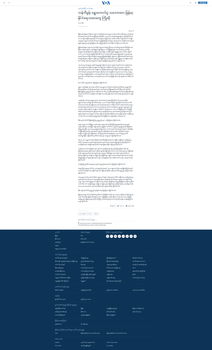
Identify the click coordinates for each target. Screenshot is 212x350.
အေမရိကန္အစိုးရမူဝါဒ (86, 345)
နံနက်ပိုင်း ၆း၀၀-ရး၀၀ (60, 299)
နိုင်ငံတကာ (57, 239)
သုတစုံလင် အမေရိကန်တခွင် (139, 264)
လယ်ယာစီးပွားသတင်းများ (87, 271)
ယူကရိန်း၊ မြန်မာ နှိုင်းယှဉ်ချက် (88, 274)
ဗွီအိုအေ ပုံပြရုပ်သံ (111, 315)
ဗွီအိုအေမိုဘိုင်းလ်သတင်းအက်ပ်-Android (117, 333)
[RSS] (127, 236)
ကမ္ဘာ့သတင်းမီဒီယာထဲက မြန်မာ (63, 277)
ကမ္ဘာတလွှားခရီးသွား (112, 264)
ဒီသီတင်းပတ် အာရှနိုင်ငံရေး (113, 267)
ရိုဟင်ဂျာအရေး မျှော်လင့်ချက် (114, 281)
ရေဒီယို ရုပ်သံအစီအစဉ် (61, 311)
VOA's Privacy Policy (112, 342)
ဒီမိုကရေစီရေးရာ (59, 267)
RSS (81, 235)
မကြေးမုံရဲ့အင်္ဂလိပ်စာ (86, 290)
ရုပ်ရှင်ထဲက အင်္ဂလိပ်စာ (112, 290)
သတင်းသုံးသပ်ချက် (60, 264)
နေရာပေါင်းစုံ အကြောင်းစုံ (138, 271)
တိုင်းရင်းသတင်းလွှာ (137, 258)
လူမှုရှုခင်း (83, 281)
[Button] (131, 31)
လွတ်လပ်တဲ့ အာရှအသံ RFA (88, 342)
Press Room (58, 345)
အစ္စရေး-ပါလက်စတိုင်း (60, 248)
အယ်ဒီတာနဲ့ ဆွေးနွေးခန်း (61, 258)
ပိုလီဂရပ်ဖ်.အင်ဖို (111, 311)
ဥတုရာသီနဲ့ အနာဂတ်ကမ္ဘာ (87, 261)
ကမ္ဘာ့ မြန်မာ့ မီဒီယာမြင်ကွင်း (62, 281)
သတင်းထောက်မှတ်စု (60, 274)
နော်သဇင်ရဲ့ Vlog (136, 311)
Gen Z (134, 267)
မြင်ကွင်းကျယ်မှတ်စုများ (113, 261)
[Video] (195, 2)
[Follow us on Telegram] (123, 236)
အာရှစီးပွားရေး (110, 271)
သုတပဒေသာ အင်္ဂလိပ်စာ (138, 290)
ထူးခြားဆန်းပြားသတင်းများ (88, 277)
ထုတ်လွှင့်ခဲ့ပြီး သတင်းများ (85, 8)
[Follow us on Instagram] (119, 236)
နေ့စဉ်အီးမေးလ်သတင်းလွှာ (87, 242)
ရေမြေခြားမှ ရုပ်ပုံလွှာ (112, 308)
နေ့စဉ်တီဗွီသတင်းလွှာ (60, 308)
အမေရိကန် (58, 242)
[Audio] (190, 2)
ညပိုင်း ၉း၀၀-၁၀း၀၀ (86, 299)
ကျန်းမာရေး (110, 274)
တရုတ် (56, 245)
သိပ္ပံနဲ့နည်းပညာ (85, 258)
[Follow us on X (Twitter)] (111, 236)
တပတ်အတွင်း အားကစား (87, 267)
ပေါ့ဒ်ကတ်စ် (83, 239)
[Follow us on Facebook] (107, 236)
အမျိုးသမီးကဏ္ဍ (111, 277)
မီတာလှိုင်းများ (84, 324)
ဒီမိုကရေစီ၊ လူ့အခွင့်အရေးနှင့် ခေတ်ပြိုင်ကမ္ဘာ (66, 261)
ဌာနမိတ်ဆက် (58, 324)
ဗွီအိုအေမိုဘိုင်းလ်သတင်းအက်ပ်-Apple (90, 333)
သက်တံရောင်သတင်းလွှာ (138, 277)
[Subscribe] (135, 236)
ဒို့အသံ (134, 274)
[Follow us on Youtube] (115, 236)
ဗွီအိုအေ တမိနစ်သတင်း (138, 308)
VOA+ (56, 333)
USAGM (57, 342)
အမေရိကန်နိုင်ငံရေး (60, 271)
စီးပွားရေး (83, 264)
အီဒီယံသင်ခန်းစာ (59, 290)
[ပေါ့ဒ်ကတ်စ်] (131, 236)
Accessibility (110, 345)
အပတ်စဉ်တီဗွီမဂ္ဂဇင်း (60, 315)
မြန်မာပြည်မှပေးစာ (111, 258)
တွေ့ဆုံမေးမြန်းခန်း (85, 315)
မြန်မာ (56, 235)
